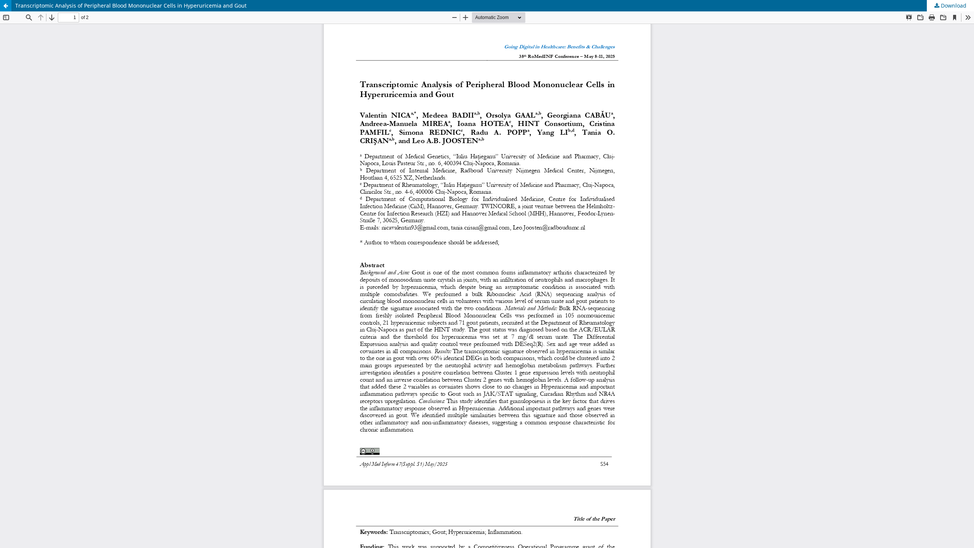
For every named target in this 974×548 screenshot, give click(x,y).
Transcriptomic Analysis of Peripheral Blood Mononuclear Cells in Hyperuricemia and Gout (131, 5)
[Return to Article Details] (5, 5)
